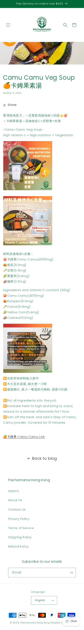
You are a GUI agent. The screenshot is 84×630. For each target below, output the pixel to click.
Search (13, 491)
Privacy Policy (18, 519)
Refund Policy (18, 546)
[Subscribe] (71, 572)
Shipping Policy (20, 537)
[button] (8, 24)
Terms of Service (21, 528)
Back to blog (44, 458)
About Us (15, 500)
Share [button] (12, 105)
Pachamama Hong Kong (35, 622)
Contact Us (17, 510)
